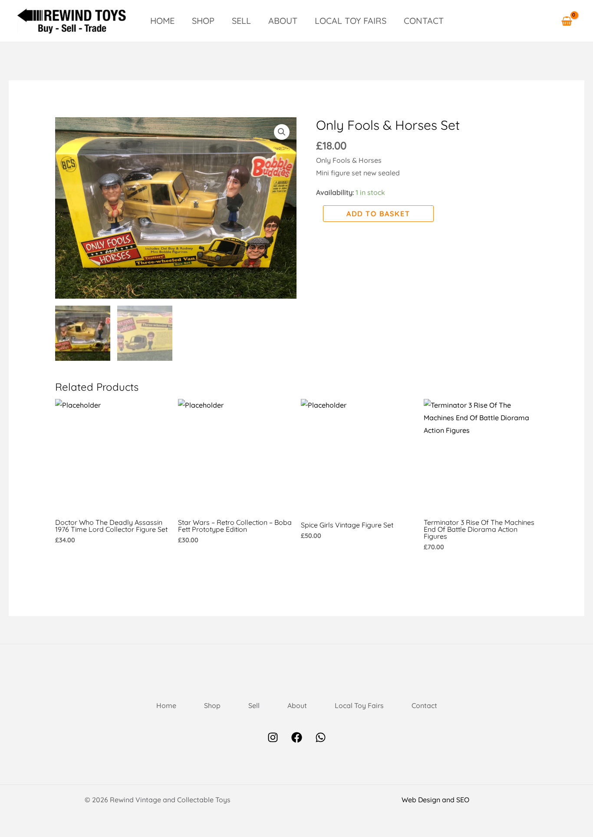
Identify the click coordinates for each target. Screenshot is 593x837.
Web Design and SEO (435, 799)
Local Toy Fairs (350, 20)
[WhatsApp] (320, 737)
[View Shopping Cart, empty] (566, 21)
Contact (424, 20)
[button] (282, 132)
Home (162, 20)
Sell (241, 20)
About (282, 20)
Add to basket (378, 213)
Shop (203, 20)
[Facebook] (296, 737)
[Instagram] (272, 737)
